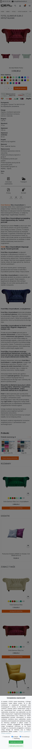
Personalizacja (25, 736)
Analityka (15, 736)
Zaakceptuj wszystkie (16, 742)
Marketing (17, 738)
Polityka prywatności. (25, 731)
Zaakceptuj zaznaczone (16, 746)
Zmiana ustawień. (6, 733)
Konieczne (7, 736)
